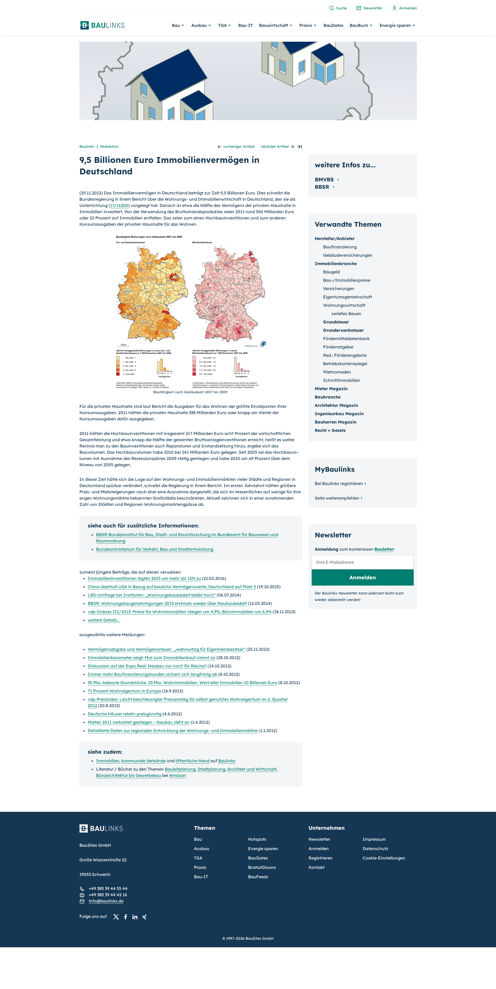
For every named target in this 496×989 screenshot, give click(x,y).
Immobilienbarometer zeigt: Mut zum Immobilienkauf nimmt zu (151, 657)
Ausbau (201, 848)
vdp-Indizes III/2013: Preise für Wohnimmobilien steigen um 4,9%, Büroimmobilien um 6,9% (180, 611)
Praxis (200, 867)
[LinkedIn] (136, 916)
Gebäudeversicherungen (347, 255)
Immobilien (107, 760)
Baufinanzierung (340, 246)
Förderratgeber (338, 346)
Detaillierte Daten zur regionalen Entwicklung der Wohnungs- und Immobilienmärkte (173, 730)
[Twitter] (117, 916)
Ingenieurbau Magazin (339, 413)
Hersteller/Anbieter (335, 238)
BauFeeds (258, 876)
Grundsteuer (336, 321)
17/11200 (119, 205)
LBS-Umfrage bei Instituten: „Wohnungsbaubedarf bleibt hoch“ (152, 595)
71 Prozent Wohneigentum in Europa (124, 690)
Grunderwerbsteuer (343, 330)
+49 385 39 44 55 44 (108, 888)
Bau (198, 839)
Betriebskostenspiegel (345, 363)
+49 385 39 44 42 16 (108, 894)
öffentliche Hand (192, 760)
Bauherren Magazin (335, 422)
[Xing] (145, 916)
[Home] (133, 831)
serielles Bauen (346, 313)
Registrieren (320, 858)
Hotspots (257, 839)
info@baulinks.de (106, 901)
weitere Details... (104, 620)
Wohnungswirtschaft (344, 305)
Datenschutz (375, 848)
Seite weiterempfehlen (337, 498)
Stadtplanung (211, 769)
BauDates (333, 25)
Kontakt (317, 867)
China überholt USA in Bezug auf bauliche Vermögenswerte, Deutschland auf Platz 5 (172, 586)
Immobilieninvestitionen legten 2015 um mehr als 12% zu (144, 578)
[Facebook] (127, 916)
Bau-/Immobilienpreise (346, 280)
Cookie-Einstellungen (384, 858)
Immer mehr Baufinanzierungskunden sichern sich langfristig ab (152, 674)
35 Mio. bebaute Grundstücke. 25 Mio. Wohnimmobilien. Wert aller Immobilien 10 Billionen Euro (182, 682)
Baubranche (328, 397)
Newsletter (319, 839)
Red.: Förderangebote (345, 355)
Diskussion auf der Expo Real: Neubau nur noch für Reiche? (147, 665)
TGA (198, 858)
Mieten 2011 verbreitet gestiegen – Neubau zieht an (139, 722)
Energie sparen (263, 848)
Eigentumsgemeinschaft (347, 296)
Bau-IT (245, 25)
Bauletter (384, 549)
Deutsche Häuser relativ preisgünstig (124, 713)
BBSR (323, 186)
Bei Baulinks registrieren (339, 483)
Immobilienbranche (336, 263)
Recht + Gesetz (330, 430)
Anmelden (319, 848)
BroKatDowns (262, 867)
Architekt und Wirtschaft (252, 769)
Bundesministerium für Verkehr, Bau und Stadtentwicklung (154, 549)
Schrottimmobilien (341, 380)
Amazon (177, 775)
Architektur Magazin (336, 405)
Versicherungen (338, 288)
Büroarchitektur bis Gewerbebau (128, 775)
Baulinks (87, 146)
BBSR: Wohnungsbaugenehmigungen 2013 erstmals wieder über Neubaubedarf (167, 603)
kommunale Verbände (143, 760)
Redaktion (109, 146)
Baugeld (331, 271)
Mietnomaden (337, 371)
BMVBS (325, 179)
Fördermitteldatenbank (346, 338)
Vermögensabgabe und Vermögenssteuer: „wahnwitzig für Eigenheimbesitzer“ (166, 649)
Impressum (374, 839)
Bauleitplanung (180, 769)
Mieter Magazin (331, 388)
